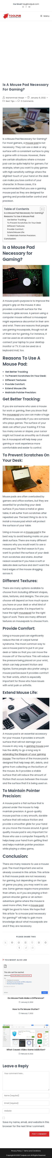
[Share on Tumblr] (19, 947)
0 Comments (27, 101)
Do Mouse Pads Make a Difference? (26, 998)
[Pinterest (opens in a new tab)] (26, 7)
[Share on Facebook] (12, 942)
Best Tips (10, 101)
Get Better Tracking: (16, 219)
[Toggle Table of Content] (41, 209)
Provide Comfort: (15, 229)
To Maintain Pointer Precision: (21, 235)
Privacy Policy (16, 1151)
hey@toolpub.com (31, 4)
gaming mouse (34, 746)
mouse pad (31, 143)
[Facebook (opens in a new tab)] (23, 7)
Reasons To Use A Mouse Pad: (19, 216)
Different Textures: (16, 226)
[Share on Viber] (32, 942)
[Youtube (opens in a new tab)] (29, 7)
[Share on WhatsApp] (32, 947)
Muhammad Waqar (15, 97)
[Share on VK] (38, 942)
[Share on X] (5, 942)
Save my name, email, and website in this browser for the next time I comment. (26, 1124)
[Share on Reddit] (45, 942)
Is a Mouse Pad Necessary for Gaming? (24, 212)
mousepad (13, 414)
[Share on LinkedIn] (25, 942)
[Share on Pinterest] (18, 942)
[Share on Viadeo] (26, 947)
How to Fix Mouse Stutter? (25, 1009)
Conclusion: (10, 238)
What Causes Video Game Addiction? (26, 1049)
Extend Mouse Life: (15, 232)
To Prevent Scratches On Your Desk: (24, 223)
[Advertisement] (26, 48)
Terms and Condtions (32, 1151)
